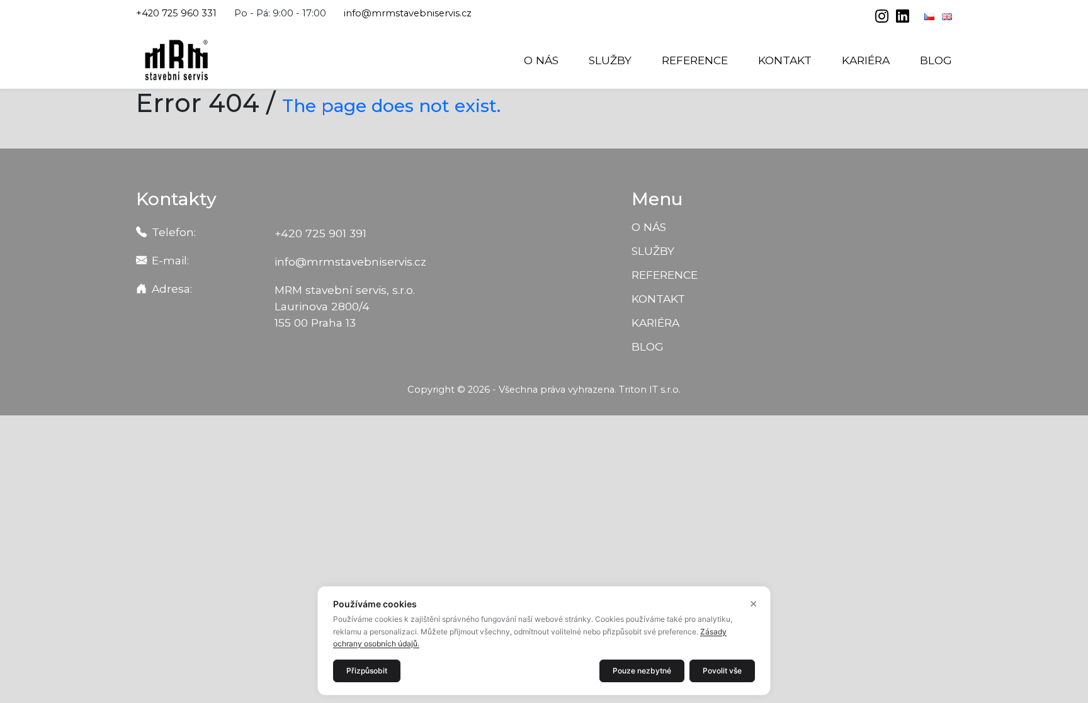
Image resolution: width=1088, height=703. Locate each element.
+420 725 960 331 (176, 13)
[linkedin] (902, 17)
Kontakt (785, 60)
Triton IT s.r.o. (650, 389)
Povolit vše (722, 670)
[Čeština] (930, 16)
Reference (695, 60)
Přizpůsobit (366, 670)
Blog (936, 60)
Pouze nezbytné (642, 670)
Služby (610, 60)
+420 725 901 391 (320, 233)
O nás (541, 60)
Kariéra (866, 60)
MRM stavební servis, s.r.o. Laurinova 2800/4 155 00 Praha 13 (345, 306)
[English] (947, 16)
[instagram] (883, 17)
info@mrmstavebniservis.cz (408, 13)
